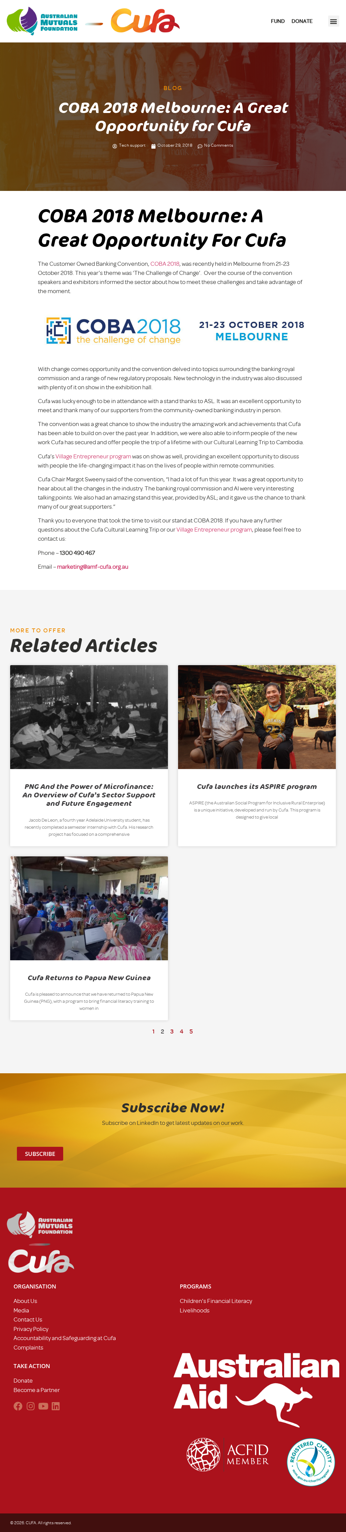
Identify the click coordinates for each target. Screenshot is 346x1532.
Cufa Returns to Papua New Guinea (89, 977)
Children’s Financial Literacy (216, 1301)
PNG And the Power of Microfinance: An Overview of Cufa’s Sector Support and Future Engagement (89, 795)
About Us (25, 1301)
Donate (23, 1380)
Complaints (28, 1347)
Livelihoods (194, 1310)
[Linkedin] (55, 1406)
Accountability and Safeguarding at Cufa (65, 1338)
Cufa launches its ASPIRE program (257, 786)
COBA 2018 (164, 263)
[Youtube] (43, 1406)
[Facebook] (18, 1406)
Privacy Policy (31, 1329)
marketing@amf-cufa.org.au (92, 566)
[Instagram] (30, 1406)
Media (21, 1310)
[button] (333, 21)
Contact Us (28, 1319)
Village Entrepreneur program (93, 456)
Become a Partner (37, 1390)
